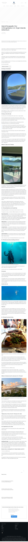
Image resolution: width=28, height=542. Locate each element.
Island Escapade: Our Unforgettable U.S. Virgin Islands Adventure (13, 28)
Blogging (16, 525)
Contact (2, 527)
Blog (2, 526)
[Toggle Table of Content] (9, 66)
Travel (15, 527)
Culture (16, 526)
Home (2, 525)
